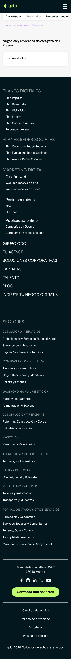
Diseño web (16, 176)
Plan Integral (14, 117)
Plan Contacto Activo (20, 123)
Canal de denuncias (35, 610)
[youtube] (48, 582)
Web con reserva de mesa (23, 189)
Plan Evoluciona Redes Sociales (26, 153)
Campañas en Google (20, 226)
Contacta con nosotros (35, 592)
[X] (41, 581)
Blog (8, 286)
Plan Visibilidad (16, 110)
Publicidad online (22, 220)
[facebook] (21, 581)
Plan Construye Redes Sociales (26, 146)
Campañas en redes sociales (25, 233)
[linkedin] (35, 581)
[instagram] (28, 581)
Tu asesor (13, 252)
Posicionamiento (21, 199)
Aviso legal (35, 627)
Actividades (13, 16)
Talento (11, 277)
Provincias (34, 16)
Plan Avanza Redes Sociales (24, 159)
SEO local (12, 212)
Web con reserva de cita (22, 183)
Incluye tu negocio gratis (30, 294)
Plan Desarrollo (16, 104)
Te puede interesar (18, 129)
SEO (8, 206)
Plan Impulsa (14, 98)
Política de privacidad (35, 619)
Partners (12, 269)
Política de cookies (35, 636)
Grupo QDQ (14, 243)
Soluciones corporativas (30, 260)
